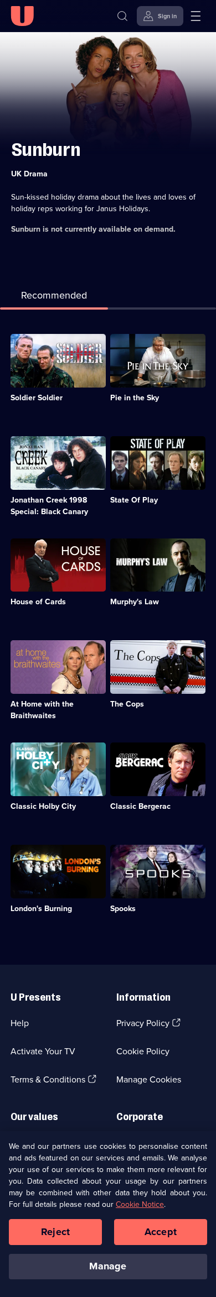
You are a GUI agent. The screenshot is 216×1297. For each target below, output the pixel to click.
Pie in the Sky (134, 398)
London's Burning (41, 908)
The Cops (127, 704)
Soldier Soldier (37, 398)
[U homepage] (22, 16)
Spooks (123, 908)
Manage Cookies (148, 1079)
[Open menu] (195, 16)
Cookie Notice (140, 1204)
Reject (55, 1232)
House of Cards (38, 602)
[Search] (122, 16)
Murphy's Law (134, 602)
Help (20, 1023)
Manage (107, 1266)
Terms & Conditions (48, 1079)
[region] (108, 1214)
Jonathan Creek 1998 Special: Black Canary (49, 505)
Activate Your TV (43, 1051)
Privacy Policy (142, 1023)
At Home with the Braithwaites (42, 709)
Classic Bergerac (140, 806)
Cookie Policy (142, 1051)
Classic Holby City (43, 806)
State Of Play (134, 500)
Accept (161, 1232)
